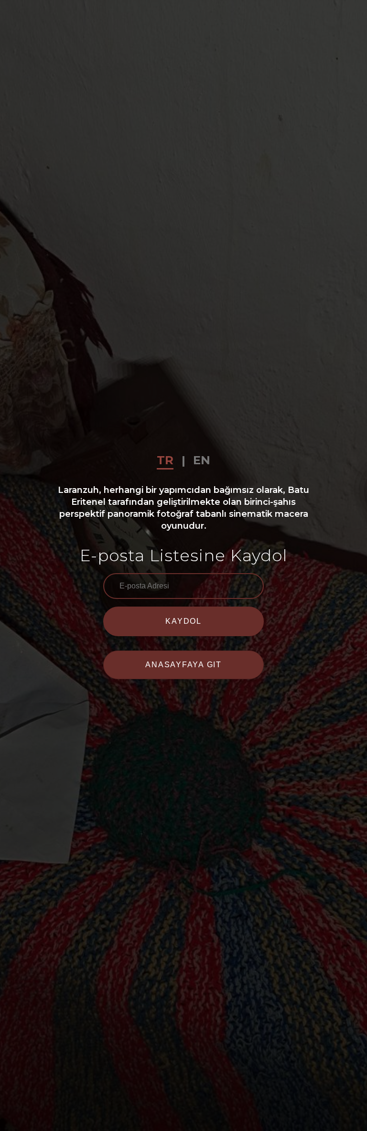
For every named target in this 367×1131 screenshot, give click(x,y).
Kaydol (183, 621)
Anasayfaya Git (183, 665)
